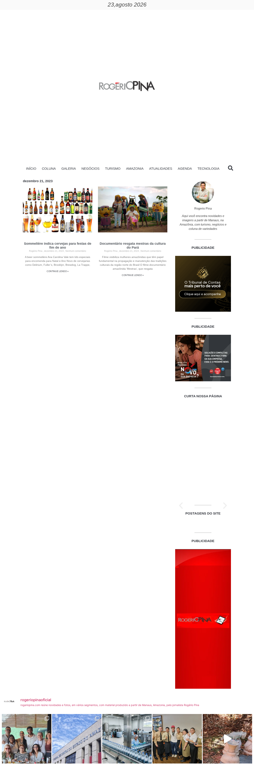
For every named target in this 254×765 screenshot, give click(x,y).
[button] (181, 505)
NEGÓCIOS (90, 168)
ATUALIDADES (160, 168)
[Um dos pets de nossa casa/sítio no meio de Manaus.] (227, 739)
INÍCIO (31, 168)
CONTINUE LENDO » (58, 271)
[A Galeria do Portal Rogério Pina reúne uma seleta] (26, 739)
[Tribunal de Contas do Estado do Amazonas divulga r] (77, 739)
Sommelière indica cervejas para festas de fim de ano (57, 246)
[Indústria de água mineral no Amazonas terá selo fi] (127, 739)
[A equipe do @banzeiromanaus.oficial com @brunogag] (177, 739)
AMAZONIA (135, 168)
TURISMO (112, 168)
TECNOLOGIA (208, 168)
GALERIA (68, 168)
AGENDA (185, 168)
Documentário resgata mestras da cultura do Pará (133, 246)
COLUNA (49, 168)
